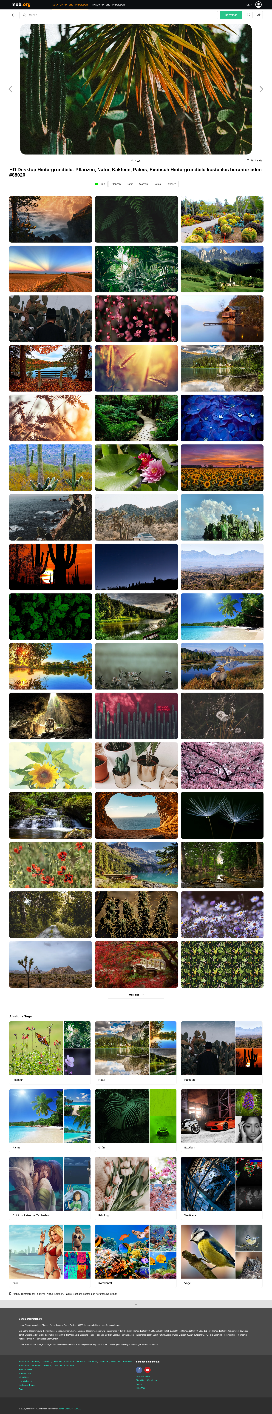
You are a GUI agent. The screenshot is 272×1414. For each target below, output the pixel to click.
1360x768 (57, 1365)
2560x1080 (104, 1361)
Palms (157, 184)
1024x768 (46, 1365)
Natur (130, 184)
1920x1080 (24, 1361)
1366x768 (35, 1361)
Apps (21, 1389)
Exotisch (171, 184)
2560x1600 (69, 1365)
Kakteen (143, 184)
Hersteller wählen (143, 1376)
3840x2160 (46, 1361)
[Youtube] (148, 1372)
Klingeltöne (24, 1377)
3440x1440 (92, 1361)
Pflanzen (116, 184)
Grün (102, 184)
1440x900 (127, 1361)
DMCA (78, 1409)
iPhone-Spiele (25, 1373)
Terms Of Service (66, 1409)
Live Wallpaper (25, 1381)
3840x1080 (116, 1361)
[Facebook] (140, 1372)
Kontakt (139, 1384)
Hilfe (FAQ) (140, 1388)
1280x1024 (80, 1361)
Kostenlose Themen (27, 1385)
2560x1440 (69, 1361)
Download (231, 15)
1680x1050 (24, 1365)
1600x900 (57, 1361)
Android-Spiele (25, 1369)
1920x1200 (35, 1365)
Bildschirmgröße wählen (146, 1380)
